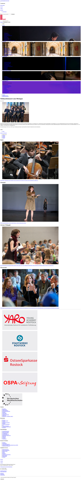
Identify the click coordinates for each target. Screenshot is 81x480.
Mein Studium (2, 5)
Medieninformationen (7, 85)
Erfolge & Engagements (7, 86)
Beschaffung (6, 89)
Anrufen (1, 461)
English (1, 22)
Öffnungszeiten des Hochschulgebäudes (6, 466)
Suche (1, 14)
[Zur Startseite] (4, 21)
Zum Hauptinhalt (3, 0)
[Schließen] (0, 13)
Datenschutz (2, 474)
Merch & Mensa (6, 91)
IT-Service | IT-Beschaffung (8, 90)
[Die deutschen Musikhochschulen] (12, 405)
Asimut (1, 8)
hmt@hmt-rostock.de (3, 470)
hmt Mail (1, 10)
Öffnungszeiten (6, 92)
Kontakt (1, 459)
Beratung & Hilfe (6, 87)
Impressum (2, 473)
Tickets (3, 131)
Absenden (13, 14)
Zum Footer (7, 0)
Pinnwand (5, 93)
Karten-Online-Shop (3, 471)
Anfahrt (1, 462)
